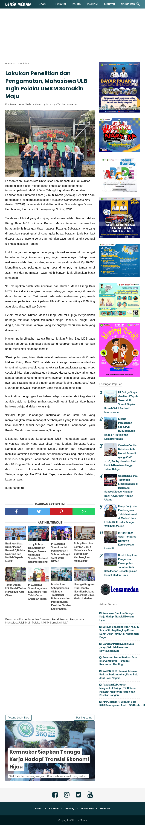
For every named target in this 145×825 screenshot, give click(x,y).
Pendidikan (128, 4)
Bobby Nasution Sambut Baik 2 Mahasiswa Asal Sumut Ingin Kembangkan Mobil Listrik (83, 552)
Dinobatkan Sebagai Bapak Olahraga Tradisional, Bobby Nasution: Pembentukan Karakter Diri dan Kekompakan (61, 596)
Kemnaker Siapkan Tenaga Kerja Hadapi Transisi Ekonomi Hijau (49, 759)
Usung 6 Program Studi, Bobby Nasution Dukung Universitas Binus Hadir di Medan (84, 591)
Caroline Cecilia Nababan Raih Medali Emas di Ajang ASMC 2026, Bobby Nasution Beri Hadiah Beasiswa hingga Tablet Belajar (120, 457)
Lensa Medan (18, 4)
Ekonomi (92, 4)
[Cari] (138, 4)
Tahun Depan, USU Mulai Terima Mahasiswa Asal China (15, 590)
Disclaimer (87, 808)
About (38, 808)
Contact (54, 808)
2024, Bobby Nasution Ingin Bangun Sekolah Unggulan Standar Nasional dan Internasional (38, 553)
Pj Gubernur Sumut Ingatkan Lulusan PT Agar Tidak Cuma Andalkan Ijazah (37, 591)
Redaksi (105, 808)
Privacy (69, 808)
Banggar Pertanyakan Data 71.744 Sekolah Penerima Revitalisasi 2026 (116, 647)
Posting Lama (84, 717)
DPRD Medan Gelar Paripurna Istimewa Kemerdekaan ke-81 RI (120, 540)
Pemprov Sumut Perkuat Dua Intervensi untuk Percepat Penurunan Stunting (118, 661)
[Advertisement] (72, 25)
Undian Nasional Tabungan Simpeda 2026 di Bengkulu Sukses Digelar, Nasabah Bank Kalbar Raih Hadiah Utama (121, 487)
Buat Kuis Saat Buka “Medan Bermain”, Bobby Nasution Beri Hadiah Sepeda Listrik (15, 552)
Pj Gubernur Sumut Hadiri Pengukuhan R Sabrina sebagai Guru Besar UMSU (60, 552)
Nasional (60, 4)
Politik (76, 4)
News (42, 4)
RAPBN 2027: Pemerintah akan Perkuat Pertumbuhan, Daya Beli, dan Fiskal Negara (118, 674)
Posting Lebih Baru (18, 717)
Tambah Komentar (67, 104)
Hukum (62, 13)
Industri (109, 4)
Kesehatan (45, 13)
